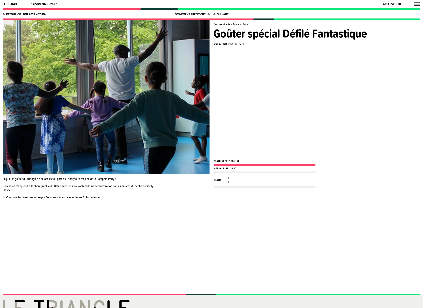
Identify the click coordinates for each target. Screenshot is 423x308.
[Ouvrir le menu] (417, 4)
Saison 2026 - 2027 (44, 4)
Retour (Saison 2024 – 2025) (26, 14)
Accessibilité (392, 4)
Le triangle (11, 4)
